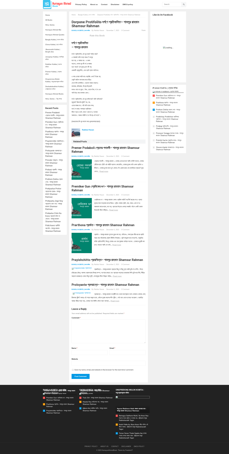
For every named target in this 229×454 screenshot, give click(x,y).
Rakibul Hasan (99, 30)
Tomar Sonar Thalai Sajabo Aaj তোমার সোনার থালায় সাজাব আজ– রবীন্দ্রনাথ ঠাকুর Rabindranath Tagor (132, 435)
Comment (76, 318)
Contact (115, 446)
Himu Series (50, 25)
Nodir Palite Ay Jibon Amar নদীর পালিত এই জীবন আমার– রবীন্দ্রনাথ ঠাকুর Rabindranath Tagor (133, 427)
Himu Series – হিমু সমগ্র (53, 99)
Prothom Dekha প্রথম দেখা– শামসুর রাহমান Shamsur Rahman (53, 182)
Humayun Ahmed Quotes (54, 35)
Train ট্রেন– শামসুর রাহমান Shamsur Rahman (98, 398)
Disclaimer (126, 446)
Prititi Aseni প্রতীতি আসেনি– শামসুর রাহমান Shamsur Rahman (53, 228)
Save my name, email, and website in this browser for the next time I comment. (104, 370)
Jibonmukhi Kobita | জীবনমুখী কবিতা (52, 50)
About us (104, 446)
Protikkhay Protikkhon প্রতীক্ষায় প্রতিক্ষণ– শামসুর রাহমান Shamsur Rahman (167, 119)
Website (75, 359)
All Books (48, 20)
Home (47, 15)
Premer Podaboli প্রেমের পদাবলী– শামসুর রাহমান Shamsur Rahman (54, 115)
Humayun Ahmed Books (54, 94)
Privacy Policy (91, 446)
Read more (103, 171)
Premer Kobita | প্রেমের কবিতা (53, 73)
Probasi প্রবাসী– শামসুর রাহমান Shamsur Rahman (53, 172)
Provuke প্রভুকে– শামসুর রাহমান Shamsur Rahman (54, 163)
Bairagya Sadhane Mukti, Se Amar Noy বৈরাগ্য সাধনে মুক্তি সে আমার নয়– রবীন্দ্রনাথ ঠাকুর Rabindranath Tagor (133, 418)
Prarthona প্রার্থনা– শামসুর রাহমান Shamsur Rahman (54, 134)
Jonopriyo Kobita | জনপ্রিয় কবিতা (54, 58)
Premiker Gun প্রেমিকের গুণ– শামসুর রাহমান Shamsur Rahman (54, 125)
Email (112, 348)
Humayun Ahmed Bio (53, 30)
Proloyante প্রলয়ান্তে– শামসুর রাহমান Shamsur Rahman (53, 153)
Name (74, 348)
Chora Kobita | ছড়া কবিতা (54, 44)
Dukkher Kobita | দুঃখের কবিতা (53, 65)
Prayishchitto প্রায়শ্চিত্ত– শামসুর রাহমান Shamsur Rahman (54, 144)
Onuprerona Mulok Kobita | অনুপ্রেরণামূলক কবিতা (54, 80)
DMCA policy (139, 446)
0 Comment (125, 30)
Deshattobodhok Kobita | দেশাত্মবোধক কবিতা (54, 87)
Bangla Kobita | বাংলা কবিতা (54, 40)
